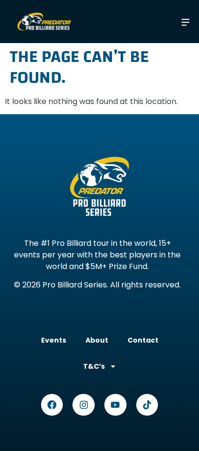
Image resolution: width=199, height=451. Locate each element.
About (96, 340)
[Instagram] (83, 405)
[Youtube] (115, 405)
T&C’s (94, 366)
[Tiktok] (147, 405)
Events (53, 340)
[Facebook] (52, 405)
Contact (143, 340)
